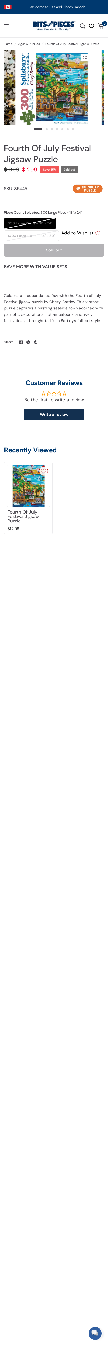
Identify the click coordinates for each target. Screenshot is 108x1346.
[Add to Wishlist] (43, 471)
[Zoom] (84, 57)
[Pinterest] (36, 342)
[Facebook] (21, 342)
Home (8, 44)
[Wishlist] (91, 26)
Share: (9, 342)
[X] (28, 342)
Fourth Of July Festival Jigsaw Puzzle (23, 516)
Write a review (54, 414)
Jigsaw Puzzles (29, 44)
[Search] (82, 26)
